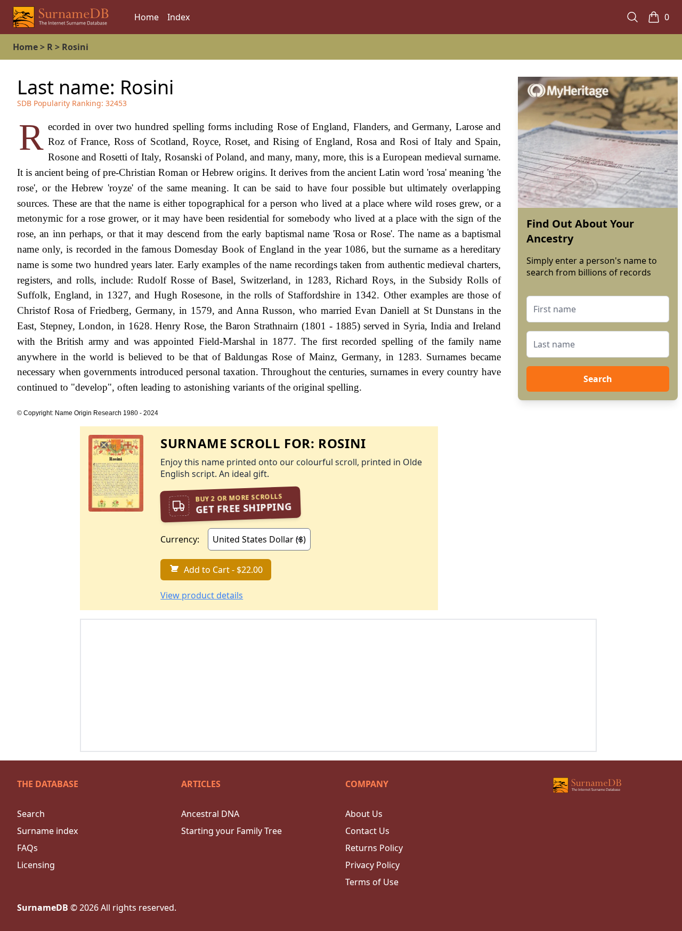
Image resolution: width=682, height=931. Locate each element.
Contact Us (367, 831)
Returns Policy (374, 848)
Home (146, 17)
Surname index (47, 831)
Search (597, 379)
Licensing (36, 865)
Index (178, 17)
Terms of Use (372, 882)
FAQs (27, 848)
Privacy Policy (372, 865)
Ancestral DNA (210, 814)
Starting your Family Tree (231, 831)
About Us (364, 814)
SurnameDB (42, 907)
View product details (201, 595)
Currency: (179, 539)
